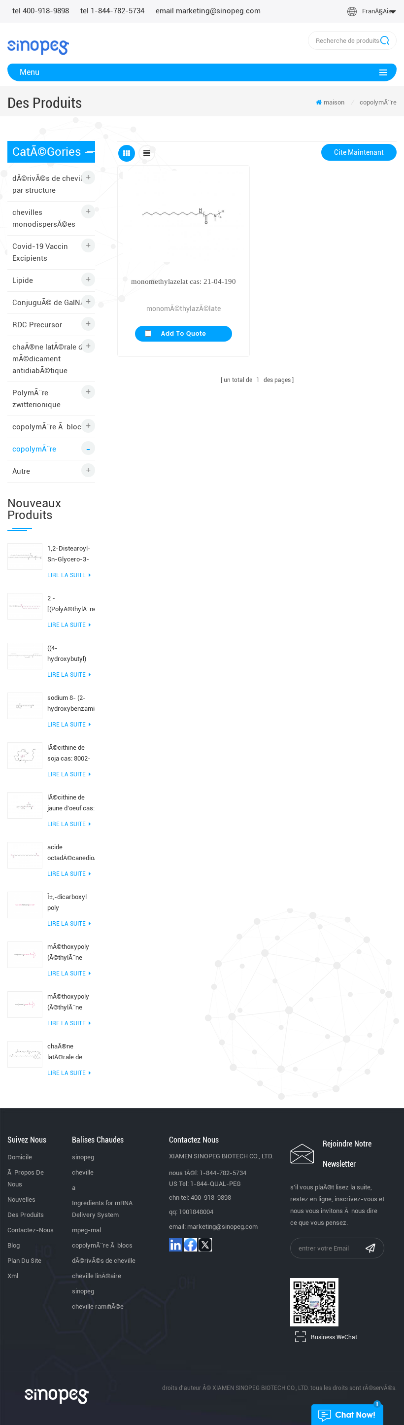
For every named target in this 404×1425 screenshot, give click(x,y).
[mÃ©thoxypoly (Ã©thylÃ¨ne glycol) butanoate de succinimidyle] (25, 954)
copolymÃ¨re (378, 102)
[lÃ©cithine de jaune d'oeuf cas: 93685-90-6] (25, 805)
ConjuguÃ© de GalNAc (50, 302)
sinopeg (83, 1157)
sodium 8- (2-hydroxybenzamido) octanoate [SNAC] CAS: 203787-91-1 (71, 704)
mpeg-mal (86, 1230)
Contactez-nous (30, 1230)
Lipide (22, 280)
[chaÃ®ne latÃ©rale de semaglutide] (25, 1054)
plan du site (24, 1260)
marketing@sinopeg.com (222, 1226)
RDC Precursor (37, 324)
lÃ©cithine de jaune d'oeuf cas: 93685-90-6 (71, 804)
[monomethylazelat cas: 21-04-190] (183, 216)
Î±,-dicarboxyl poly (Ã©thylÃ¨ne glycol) (67, 903)
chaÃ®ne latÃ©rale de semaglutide (64, 1053)
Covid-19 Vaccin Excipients (40, 252)
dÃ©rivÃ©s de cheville (103, 1260)
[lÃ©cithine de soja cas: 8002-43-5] (25, 755)
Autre (21, 471)
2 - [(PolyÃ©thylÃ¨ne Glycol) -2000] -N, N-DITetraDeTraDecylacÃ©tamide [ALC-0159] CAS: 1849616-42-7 (71, 604)
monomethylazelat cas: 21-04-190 (183, 281)
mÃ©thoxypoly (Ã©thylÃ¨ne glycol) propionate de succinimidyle (68, 1003)
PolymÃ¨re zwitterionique (36, 398)
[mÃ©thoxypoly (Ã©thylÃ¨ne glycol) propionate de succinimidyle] (25, 1004)
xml (12, 1276)
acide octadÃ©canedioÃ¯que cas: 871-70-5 (71, 853)
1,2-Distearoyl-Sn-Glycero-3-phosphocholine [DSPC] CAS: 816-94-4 (69, 555)
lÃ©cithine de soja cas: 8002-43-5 (69, 754)
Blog (13, 1245)
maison (334, 102)
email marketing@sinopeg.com (208, 10)
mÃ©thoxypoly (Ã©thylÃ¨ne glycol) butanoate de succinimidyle (68, 953)
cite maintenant (359, 152)
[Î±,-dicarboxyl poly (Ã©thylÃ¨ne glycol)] (25, 904)
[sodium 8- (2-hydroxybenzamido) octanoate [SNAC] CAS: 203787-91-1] (25, 705)
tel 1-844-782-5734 (112, 10)
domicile (19, 1157)
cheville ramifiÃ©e (98, 1306)
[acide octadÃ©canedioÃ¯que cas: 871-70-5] (25, 855)
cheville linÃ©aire (96, 1276)
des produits (25, 1214)
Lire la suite (66, 575)
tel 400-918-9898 (40, 10)
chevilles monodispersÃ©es (43, 218)
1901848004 (196, 1212)
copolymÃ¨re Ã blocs (48, 426)
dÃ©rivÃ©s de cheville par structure (50, 184)
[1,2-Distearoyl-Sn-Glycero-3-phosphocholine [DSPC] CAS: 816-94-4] (25, 556)
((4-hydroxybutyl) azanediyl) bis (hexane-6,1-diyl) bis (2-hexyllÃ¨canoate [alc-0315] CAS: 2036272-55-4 (70, 654)
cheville (83, 1172)
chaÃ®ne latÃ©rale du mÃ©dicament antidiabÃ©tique (49, 359)
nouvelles (21, 1199)
